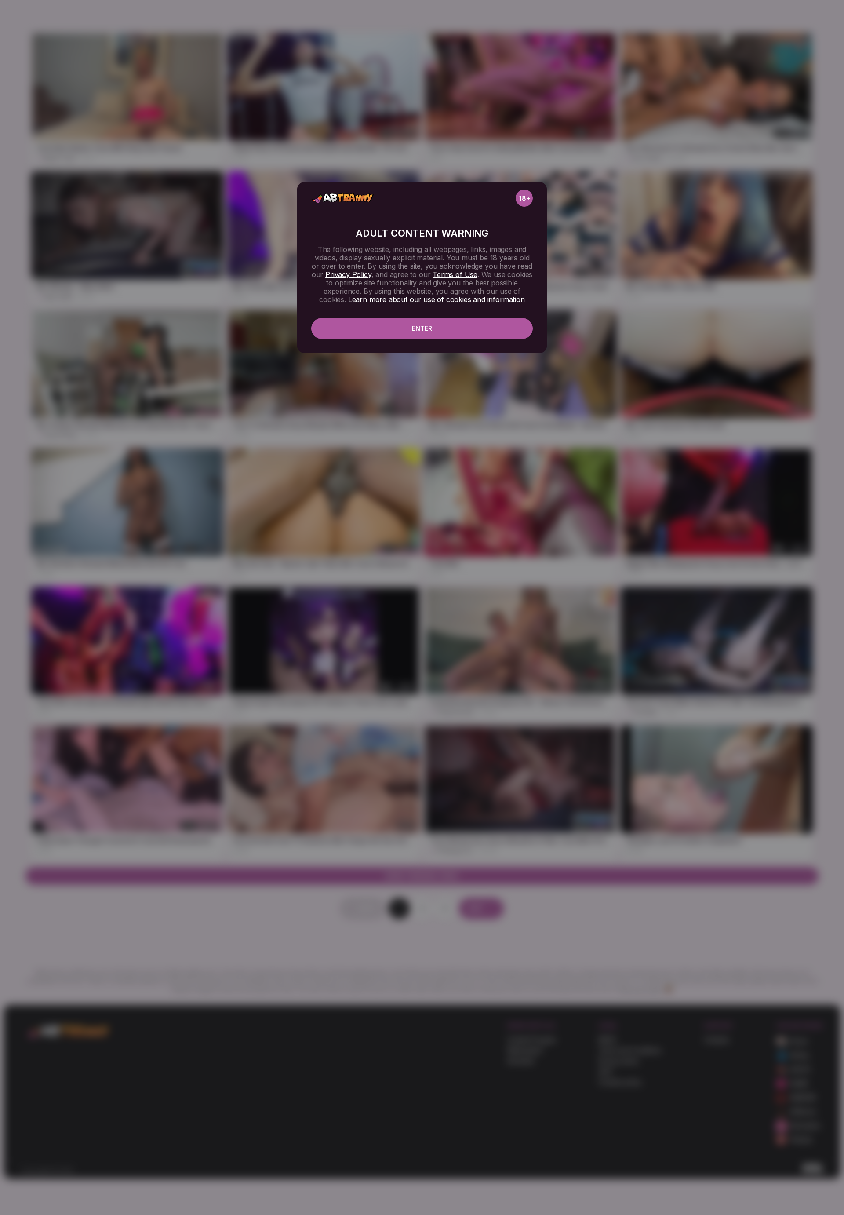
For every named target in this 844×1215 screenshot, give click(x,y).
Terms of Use (455, 274)
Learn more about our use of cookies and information (436, 299)
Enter (422, 328)
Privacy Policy (348, 274)
